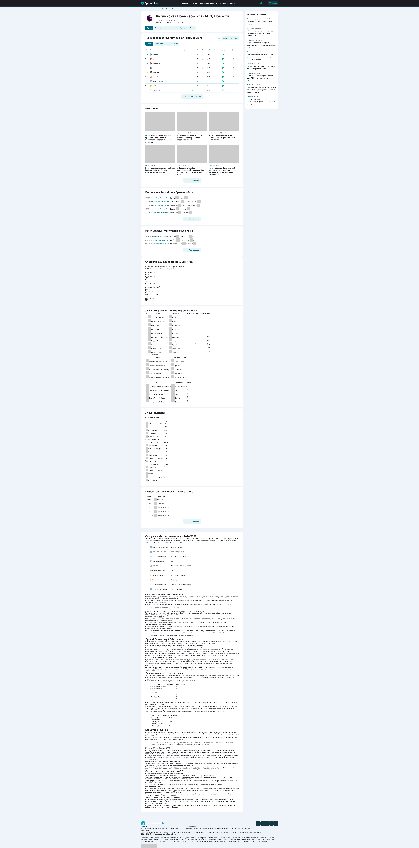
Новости (185, 3)
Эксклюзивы (209, 3)
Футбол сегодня (222, 3)
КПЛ (201, 3)
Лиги (231, 3)
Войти (274, 3)
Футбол (195, 3)
